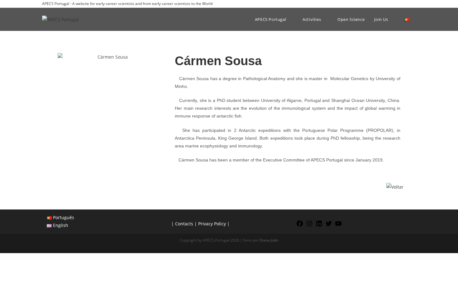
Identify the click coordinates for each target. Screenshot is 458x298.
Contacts (184, 224)
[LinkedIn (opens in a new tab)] (407, 4)
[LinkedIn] (319, 225)
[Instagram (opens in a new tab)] (399, 4)
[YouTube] (338, 225)
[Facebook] (299, 225)
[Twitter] (328, 225)
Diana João (269, 240)
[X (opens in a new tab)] (385, 4)
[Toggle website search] (417, 19)
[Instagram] (309, 225)
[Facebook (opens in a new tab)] (392, 4)
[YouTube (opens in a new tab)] (413, 4)
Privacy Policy (212, 224)
